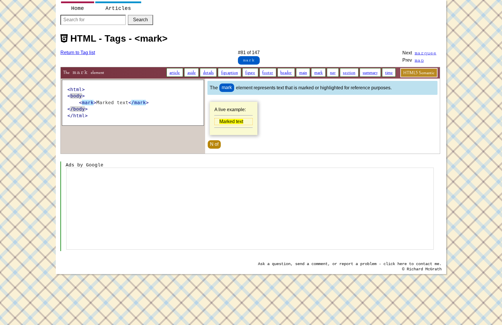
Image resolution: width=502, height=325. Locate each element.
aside (191, 72)
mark (318, 72)
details (208, 72)
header (286, 72)
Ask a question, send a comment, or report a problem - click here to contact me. (350, 264)
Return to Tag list (77, 52)
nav (333, 72)
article (174, 72)
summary (370, 72)
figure (250, 72)
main (303, 72)
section (349, 72)
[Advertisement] (250, 208)
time (389, 72)
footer (267, 72)
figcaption (229, 72)
